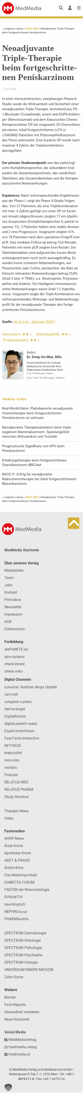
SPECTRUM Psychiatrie (23, 955)
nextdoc (10, 767)
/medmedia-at (18, 1054)
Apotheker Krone (17, 853)
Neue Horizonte (16, 1019)
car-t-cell (11, 694)
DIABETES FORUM (19, 882)
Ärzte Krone (13, 846)
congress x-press (17, 702)
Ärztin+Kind (13, 868)
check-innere (14, 664)
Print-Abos (12, 600)
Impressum (13, 614)
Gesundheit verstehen (21, 1012)
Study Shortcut (16, 797)
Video (9, 818)
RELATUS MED (16, 782)
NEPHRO (15, 911)
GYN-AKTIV (13, 897)
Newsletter (12, 607)
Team (9, 578)
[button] (8, 1087)
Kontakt (10, 592)
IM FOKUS (12, 745)
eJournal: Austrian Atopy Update (30, 687)
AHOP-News (14, 838)
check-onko (13, 671)
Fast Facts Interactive (21, 738)
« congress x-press (13, 28)
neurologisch (14, 904)
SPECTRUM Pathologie (23, 948)
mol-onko (12, 760)
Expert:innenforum (19, 731)
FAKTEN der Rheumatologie (26, 889)
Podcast (11, 775)
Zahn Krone (13, 977)
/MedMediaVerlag (21, 1039)
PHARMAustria (16, 919)
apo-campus (14, 656)
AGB (7, 621)
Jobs (8, 585)
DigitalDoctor (15, 716)
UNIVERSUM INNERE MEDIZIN (28, 970)
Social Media (15, 1032)
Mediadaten (14, 570)
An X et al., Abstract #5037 (34, 322)
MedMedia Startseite (21, 550)
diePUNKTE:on (16, 649)
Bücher (10, 997)
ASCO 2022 (32, 28)
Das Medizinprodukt (20, 875)
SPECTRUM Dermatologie (25, 933)
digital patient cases (20, 723)
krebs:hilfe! (13, 753)
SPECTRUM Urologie (21, 962)
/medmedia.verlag (22, 1047)
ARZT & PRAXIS (17, 860)
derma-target (14, 709)
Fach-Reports (15, 1005)
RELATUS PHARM (18, 789)
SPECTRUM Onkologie (22, 940)
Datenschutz (14, 629)
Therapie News (16, 811)
